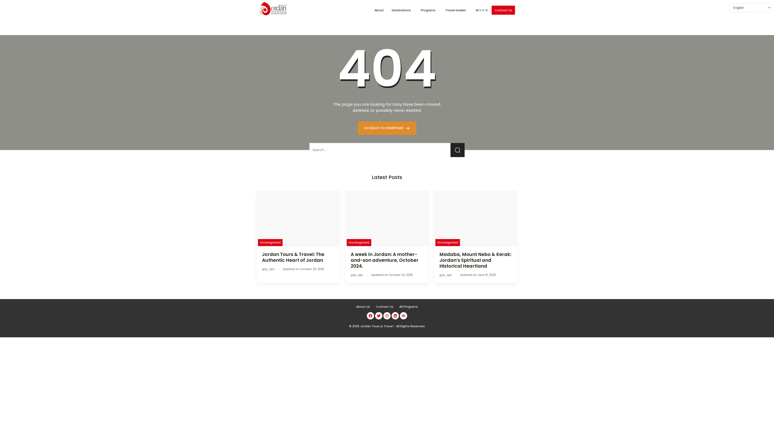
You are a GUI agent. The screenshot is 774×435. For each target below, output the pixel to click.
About (379, 10)
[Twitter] (378, 315)
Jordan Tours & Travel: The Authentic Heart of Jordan (293, 257)
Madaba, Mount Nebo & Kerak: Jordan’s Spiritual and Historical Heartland (475, 260)
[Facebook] (370, 315)
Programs (428, 10)
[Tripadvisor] (403, 315)
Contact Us (503, 10)
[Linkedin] (395, 315)
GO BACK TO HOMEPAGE (384, 128)
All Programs (408, 306)
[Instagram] (387, 315)
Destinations (401, 10)
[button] (402, 10)
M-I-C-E (482, 10)
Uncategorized (270, 242)
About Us (363, 306)
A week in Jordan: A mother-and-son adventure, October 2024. (384, 260)
